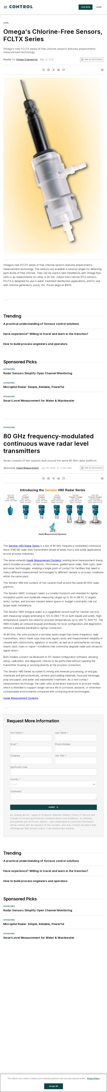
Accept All (53, 1086)
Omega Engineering (27, 59)
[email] (63, 69)
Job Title (60, 755)
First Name (17, 732)
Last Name (61, 732)
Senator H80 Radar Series (24, 545)
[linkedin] (48, 69)
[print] (102, 69)
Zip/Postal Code (18, 767)
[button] (5, 7)
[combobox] (53, 784)
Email (14, 744)
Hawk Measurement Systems (43, 560)
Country (15, 779)
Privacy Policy (93, 1078)
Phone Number (63, 744)
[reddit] (58, 69)
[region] (53, 1083)
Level (6, 23)
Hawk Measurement (27, 468)
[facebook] (43, 69)
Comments (15, 791)
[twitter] (53, 69)
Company (15, 755)
